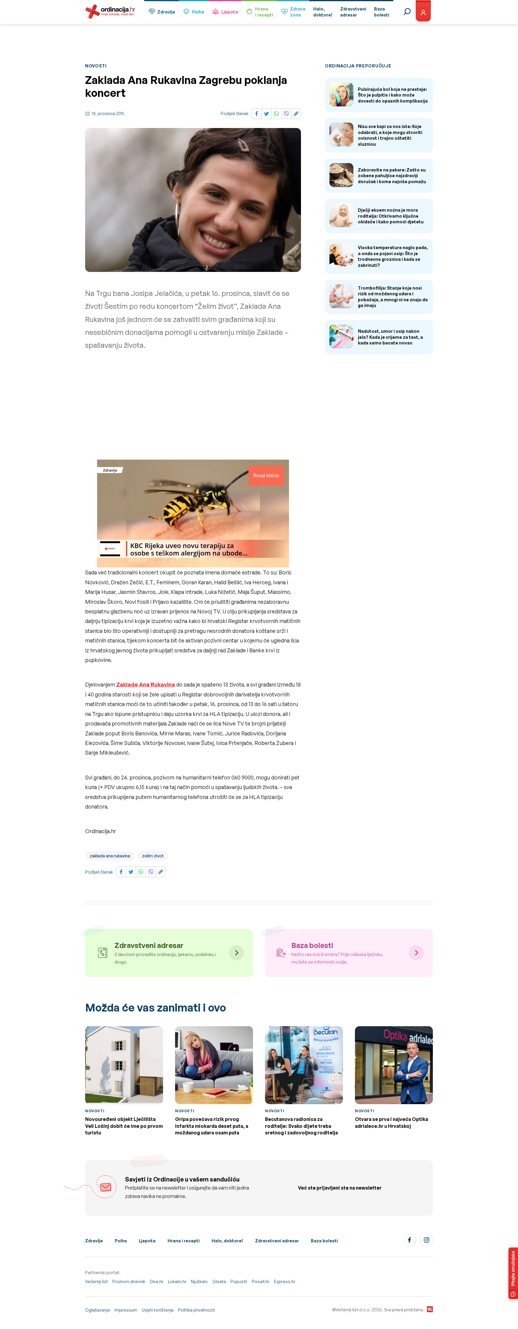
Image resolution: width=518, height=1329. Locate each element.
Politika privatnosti (196, 1310)
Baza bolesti (324, 1240)
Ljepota (229, 11)
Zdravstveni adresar (277, 1240)
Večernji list (96, 1281)
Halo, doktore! (227, 1240)
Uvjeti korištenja (158, 1310)
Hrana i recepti (184, 1240)
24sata (219, 1281)
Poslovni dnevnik (128, 1281)
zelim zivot (153, 855)
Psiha (198, 11)
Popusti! (239, 1281)
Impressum (126, 1310)
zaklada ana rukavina (110, 855)
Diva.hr (156, 1281)
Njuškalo (199, 1281)
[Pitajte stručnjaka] (513, 1273)
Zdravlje (166, 11)
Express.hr (284, 1281)
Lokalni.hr (177, 1281)
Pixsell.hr (260, 1281)
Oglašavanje (97, 1310)
